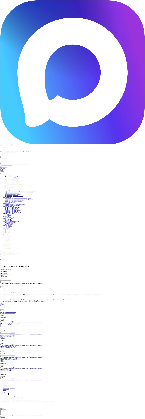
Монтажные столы (6, 234)
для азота (6, 236)
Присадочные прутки (7, 197)
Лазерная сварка (6, 233)
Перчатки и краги (8, 220)
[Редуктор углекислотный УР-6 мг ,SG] (8, 312)
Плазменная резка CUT (9, 179)
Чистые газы (7, 232)
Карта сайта (5, 386)
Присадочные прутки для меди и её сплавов (13, 201)
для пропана (7, 241)
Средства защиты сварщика (8, 218)
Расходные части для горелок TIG (11, 211)
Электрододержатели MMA (10, 222)
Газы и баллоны (6, 228)
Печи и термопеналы (9, 224)
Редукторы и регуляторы (7, 235)
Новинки (4, 244)
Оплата (4, 148)
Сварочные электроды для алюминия (12, 193)
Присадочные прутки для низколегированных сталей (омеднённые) (18, 198)
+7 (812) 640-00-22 (4, 155)
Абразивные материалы (7, 225)
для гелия (7, 239)
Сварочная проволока (7, 183)
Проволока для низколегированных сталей (13, 184)
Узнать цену (2, 275)
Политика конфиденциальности (9, 388)
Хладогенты (7, 231)
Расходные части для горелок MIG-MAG (13, 210)
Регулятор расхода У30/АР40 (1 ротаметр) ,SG (9, 324)
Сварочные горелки (6, 203)
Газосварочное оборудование (8, 213)
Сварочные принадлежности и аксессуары (11, 221)
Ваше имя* (2, 319)
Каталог (2, 171)
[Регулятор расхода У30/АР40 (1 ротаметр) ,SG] (9, 323)
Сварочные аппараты (7, 175)
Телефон (2, 320)
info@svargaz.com (3, 154)
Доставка (4, 147)
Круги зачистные (8, 226)
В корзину (2, 304)
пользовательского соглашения (36, 283)
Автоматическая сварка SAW (10, 180)
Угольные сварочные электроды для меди (13, 194)
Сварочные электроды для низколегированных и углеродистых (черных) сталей (20, 191)
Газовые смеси (8, 229)
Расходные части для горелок (8, 206)
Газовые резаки (8, 215)
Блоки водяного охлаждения (10, 182)
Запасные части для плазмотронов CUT (12, 209)
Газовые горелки (8, 214)
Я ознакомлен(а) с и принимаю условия (22, 283)
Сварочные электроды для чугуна (11, 195)
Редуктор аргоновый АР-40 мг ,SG (7, 336)
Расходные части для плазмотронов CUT (13, 212)
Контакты (5, 149)
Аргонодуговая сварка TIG (10, 178)
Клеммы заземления (9, 223)
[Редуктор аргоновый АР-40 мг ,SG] (7, 335)
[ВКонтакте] (8, 394)
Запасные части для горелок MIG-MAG (12, 207)
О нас (4, 146)
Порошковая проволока (9, 187)
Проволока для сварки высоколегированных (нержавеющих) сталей (18, 185)
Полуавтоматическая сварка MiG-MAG (12, 176)
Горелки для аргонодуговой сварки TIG (12, 205)
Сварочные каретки (6, 243)
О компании (5, 382)
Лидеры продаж (6, 245)
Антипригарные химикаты (10, 217)
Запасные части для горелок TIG (11, 208)
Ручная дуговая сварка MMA (10, 177)
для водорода (7, 238)
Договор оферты (6, 389)
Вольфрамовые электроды (10, 202)
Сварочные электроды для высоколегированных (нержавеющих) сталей (19, 192)
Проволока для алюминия (10, 186)
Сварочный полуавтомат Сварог (9, 246)
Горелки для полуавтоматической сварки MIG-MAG (15, 204)
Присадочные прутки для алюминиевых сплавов (14, 200)
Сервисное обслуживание (8, 381)
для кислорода (8, 240)
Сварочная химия (6, 216)
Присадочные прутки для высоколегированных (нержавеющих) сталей (19, 199)
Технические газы (8, 230)
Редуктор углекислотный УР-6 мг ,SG (7, 313)
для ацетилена (7, 237)
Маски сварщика (8, 219)
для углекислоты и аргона (10, 242)
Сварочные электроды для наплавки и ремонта (14, 196)
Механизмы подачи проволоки (11, 181)
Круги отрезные (8, 227)
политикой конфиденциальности (15, 283)
